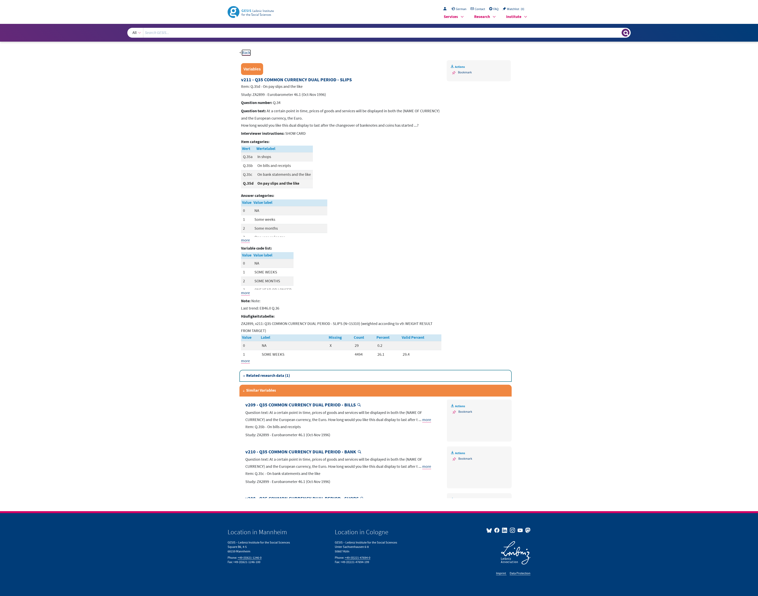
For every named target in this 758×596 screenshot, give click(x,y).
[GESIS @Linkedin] (505, 530)
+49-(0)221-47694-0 (357, 558)
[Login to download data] (445, 9)
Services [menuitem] (451, 17)
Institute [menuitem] (513, 17)
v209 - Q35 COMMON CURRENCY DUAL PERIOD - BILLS (300, 405)
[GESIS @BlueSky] (490, 530)
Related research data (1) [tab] (268, 375)
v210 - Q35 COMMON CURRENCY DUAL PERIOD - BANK (300, 452)
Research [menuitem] (482, 17)
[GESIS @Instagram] (512, 530)
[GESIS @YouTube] (520, 530)
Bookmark (465, 72)
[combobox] (379, 33)
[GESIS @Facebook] (497, 530)
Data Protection (520, 573)
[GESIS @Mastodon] (527, 530)
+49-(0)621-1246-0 (250, 558)
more (245, 240)
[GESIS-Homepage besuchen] (251, 11)
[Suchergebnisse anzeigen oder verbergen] (625, 33)
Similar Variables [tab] (261, 390)
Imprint (501, 573)
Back (246, 52)
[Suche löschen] (618, 32)
